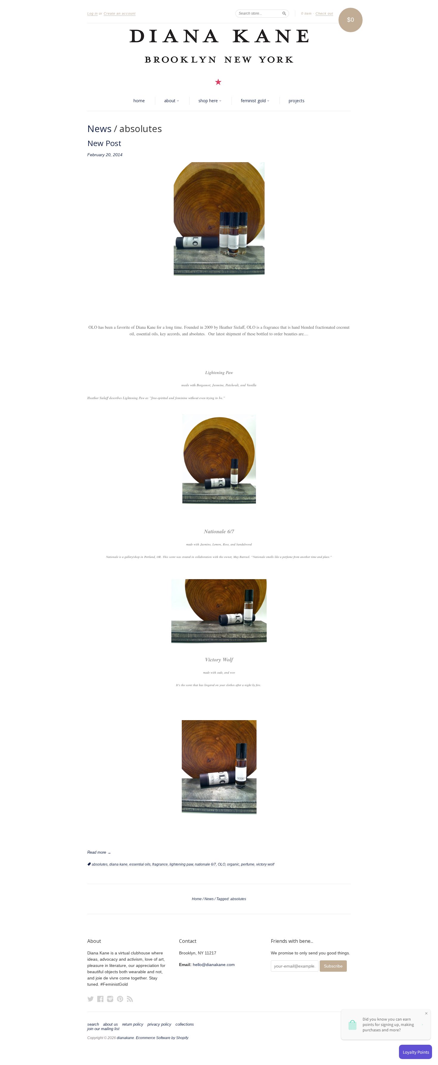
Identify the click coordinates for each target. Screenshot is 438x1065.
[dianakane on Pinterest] (120, 999)
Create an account (120, 13)
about (170, 100)
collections (184, 1024)
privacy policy (159, 1024)
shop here (208, 100)
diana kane (118, 864)
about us (110, 1024)
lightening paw (181, 864)
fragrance (160, 864)
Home (197, 899)
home (139, 100)
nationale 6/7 (205, 864)
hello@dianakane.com (214, 964)
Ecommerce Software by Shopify (162, 1038)
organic (233, 864)
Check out (324, 13)
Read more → (99, 852)
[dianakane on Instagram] (110, 999)
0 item (306, 13)
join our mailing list (103, 1029)
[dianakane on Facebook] (100, 999)
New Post (104, 143)
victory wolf (265, 864)
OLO (221, 864)
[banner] (219, 57)
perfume (247, 864)
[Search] (284, 13)
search (93, 1024)
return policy (132, 1024)
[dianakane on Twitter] (90, 999)
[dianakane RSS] (130, 999)
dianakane (125, 1038)
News (99, 128)
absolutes (100, 864)
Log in (92, 13)
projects (297, 100)
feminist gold (254, 100)
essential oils (139, 864)
